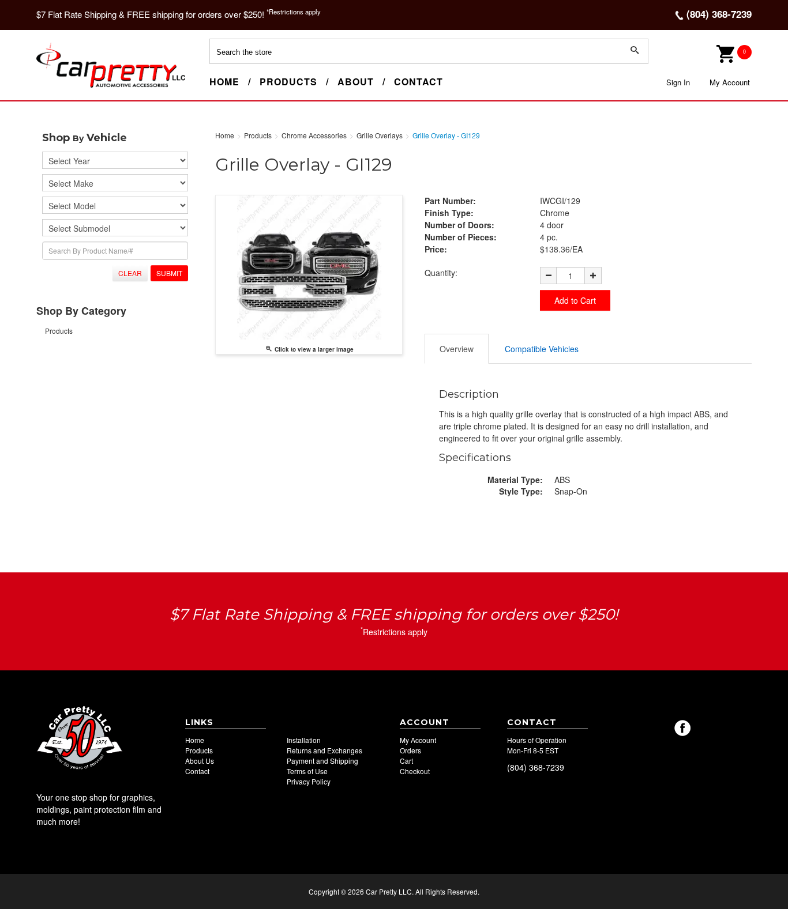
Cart (406, 760)
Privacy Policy (309, 781)
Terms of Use (307, 771)
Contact (418, 81)
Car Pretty (57, 87)
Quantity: (441, 272)
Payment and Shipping (322, 760)
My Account (730, 82)
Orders (410, 750)
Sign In (678, 82)
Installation (304, 740)
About (355, 81)
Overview (457, 348)
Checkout (415, 771)
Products (288, 81)
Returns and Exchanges (324, 750)
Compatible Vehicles (542, 348)
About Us (199, 760)
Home (224, 81)
